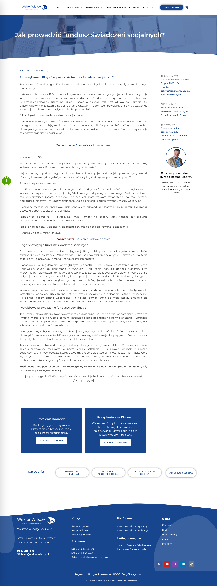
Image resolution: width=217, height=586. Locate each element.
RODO (117, 574)
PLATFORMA (92, 7)
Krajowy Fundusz (127, 545)
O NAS (150, 7)
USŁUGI (137, 7)
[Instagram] (175, 564)
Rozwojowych (138, 549)
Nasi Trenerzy (169, 534)
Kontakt (166, 525)
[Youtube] (167, 564)
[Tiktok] (191, 564)
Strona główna (30, 77)
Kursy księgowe (80, 526)
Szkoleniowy (144, 545)
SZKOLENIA (73, 7)
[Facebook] (159, 564)
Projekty (167, 543)
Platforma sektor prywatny (132, 526)
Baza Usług (123, 549)
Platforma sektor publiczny (132, 530)
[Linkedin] (183, 564)
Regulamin (81, 574)
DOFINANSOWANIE (116, 7)
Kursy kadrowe (80, 530)
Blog (45, 77)
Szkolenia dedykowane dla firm (89, 557)
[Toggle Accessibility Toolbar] (6, 181)
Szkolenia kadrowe (82, 553)
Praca (165, 539)
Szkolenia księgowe (82, 548)
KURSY (56, 7)
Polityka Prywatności (100, 574)
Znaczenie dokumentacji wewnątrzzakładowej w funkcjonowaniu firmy (175, 111)
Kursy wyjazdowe (81, 534)
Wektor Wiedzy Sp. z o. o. (35, 529)
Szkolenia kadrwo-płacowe (93, 145)
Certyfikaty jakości (132, 574)
